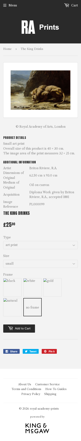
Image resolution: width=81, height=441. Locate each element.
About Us (24, 384)
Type (7, 237)
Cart (74, 5)
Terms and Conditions (26, 389)
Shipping (50, 394)
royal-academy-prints (44, 408)
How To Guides (56, 389)
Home (7, 49)
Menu (13, 5)
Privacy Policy (30, 394)
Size (6, 256)
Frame (8, 275)
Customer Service (47, 384)
